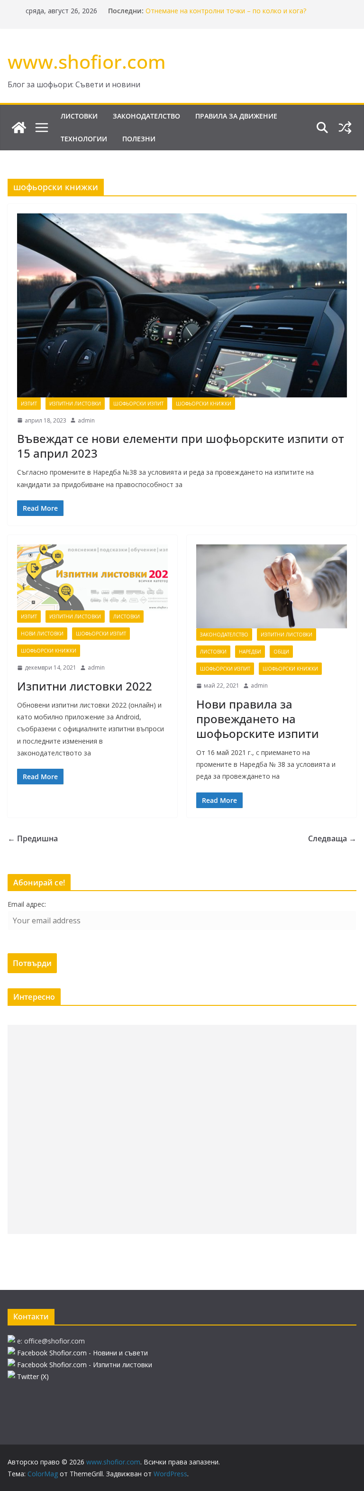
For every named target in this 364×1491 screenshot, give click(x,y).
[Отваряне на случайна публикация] (345, 127)
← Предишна (33, 838)
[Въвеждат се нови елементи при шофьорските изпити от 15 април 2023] (182, 305)
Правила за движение (236, 115)
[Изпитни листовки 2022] (92, 577)
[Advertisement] (182, 1129)
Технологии (84, 138)
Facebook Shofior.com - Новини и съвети (82, 1352)
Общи (281, 651)
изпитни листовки (75, 403)
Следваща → (332, 838)
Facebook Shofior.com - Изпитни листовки (84, 1364)
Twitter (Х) (33, 1376)
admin (86, 420)
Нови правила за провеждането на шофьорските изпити (257, 718)
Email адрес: (27, 904)
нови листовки (42, 633)
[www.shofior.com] (19, 127)
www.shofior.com (87, 61)
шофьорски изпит (138, 403)
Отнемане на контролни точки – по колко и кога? (226, 10)
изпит (29, 403)
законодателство (146, 115)
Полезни (138, 138)
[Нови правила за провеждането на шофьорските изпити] (271, 586)
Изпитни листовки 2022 (84, 686)
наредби (250, 651)
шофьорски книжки (203, 403)
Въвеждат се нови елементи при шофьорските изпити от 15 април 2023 (180, 446)
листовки (79, 115)
